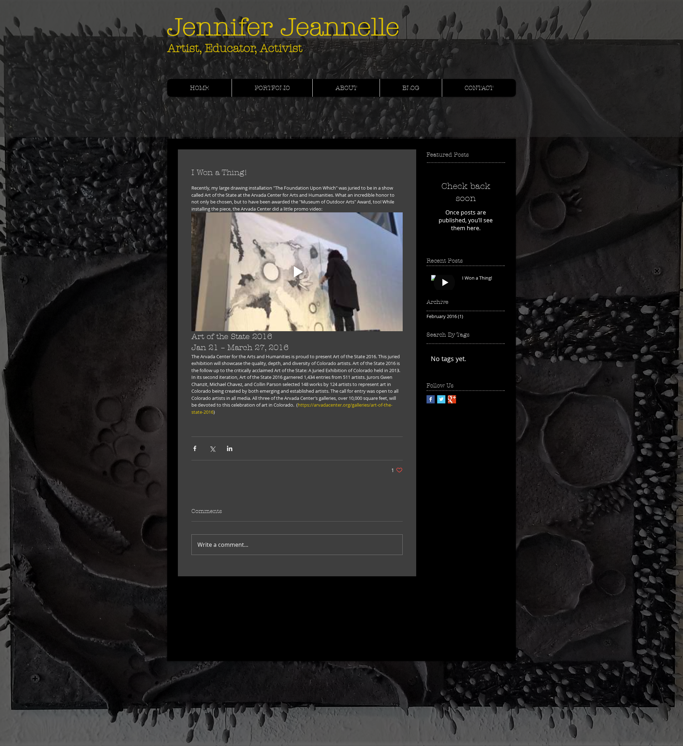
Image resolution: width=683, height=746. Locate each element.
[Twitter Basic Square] (441, 399)
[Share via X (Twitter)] (212, 448)
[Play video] (297, 271)
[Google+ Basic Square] (452, 399)
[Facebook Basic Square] (431, 399)
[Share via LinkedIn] (229, 448)
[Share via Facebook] (194, 448)
